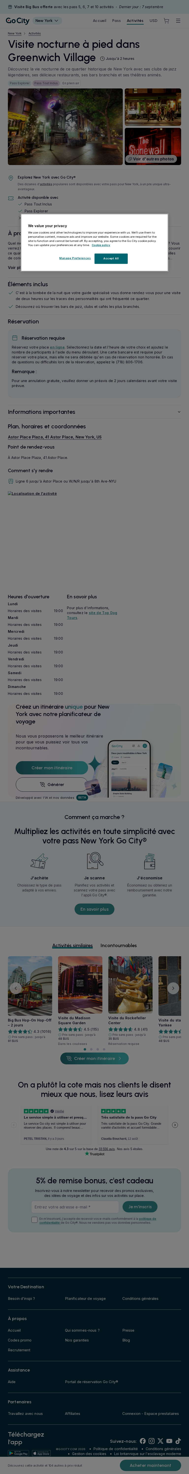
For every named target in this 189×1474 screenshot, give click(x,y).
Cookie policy (101, 245)
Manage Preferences (75, 258)
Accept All (111, 258)
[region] (94, 243)
